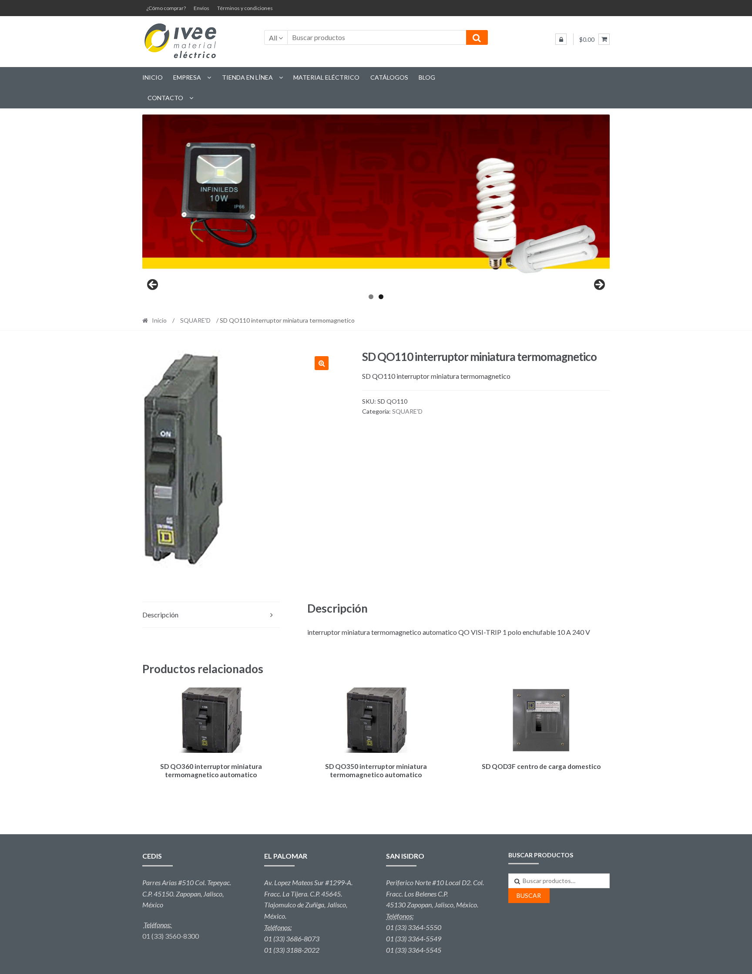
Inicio (152, 77)
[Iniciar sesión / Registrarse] (561, 39)
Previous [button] (153, 285)
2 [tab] (381, 296)
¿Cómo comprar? (166, 8)
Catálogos (389, 77)
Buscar (529, 895)
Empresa (187, 77)
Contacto (165, 97)
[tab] (211, 615)
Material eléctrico (326, 77)
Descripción (160, 614)
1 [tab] (371, 296)
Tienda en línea (247, 77)
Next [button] (598, 285)
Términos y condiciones (245, 8)
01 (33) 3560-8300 (170, 936)
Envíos (201, 8)
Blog (427, 77)
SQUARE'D (195, 320)
